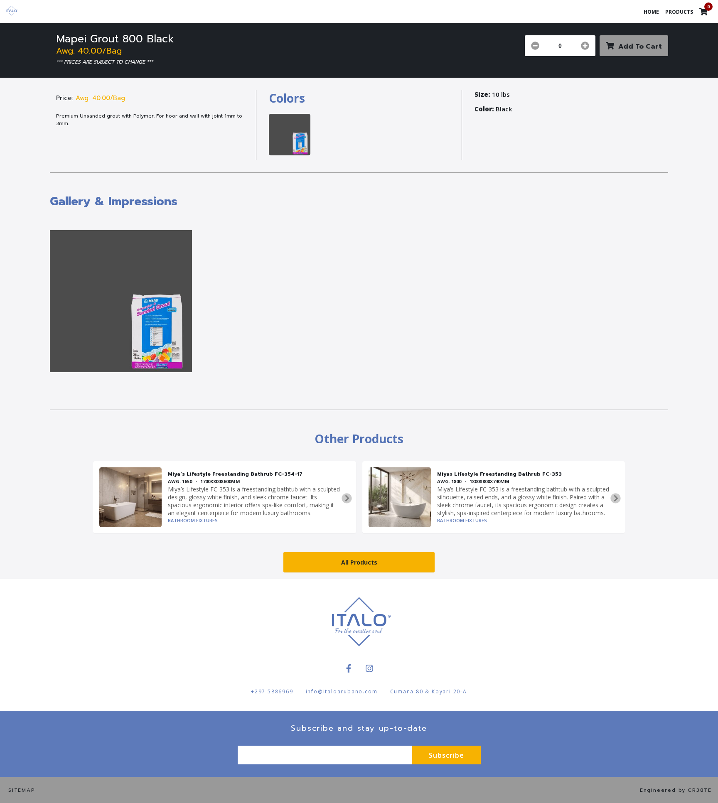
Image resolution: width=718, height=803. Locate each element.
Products (679, 11)
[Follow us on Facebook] (348, 668)
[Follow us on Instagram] (369, 668)
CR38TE (700, 790)
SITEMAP (21, 790)
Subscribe (446, 755)
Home (651, 11)
